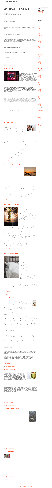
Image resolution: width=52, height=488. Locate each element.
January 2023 (39, 42)
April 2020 (39, 74)
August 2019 (39, 83)
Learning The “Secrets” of (7, 199)
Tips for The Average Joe (7, 363)
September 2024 (40, 32)
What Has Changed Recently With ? (12, 204)
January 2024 (39, 34)
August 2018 (39, 97)
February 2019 (39, 90)
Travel (38, 134)
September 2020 (40, 68)
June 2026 (39, 21)
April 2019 (39, 88)
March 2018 (39, 103)
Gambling (39, 118)
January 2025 (39, 27)
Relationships (39, 130)
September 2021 (40, 54)
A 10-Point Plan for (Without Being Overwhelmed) (10, 248)
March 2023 (39, 40)
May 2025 (39, 26)
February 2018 (39, 104)
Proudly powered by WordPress (22, 486)
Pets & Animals (8, 65)
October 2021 (39, 53)
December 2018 (40, 92)
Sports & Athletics (40, 132)
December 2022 (40, 43)
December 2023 (40, 35)
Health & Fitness (40, 119)
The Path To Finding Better (7, 160)
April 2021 (39, 60)
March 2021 (39, 61)
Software (39, 131)
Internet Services (40, 123)
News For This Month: (9, 451)
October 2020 (39, 67)
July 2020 (39, 70)
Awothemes (32, 486)
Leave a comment (12, 65)
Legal (38, 124)
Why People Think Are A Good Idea (11, 408)
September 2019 (40, 82)
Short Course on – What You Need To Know (13, 164)
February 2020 (39, 76)
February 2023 (39, 41)
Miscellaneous (39, 125)
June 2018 (39, 99)
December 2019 (40, 78)
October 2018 (39, 95)
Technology (39, 133)
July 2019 (39, 84)
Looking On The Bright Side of (7, 117)
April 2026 (39, 22)
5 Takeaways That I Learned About (8, 116)
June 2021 (39, 57)
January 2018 (39, 105)
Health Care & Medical (40, 120)
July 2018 (39, 98)
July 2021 (39, 56)
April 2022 (39, 48)
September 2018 (40, 96)
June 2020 (39, 71)
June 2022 (39, 47)
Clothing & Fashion (40, 113)
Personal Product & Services (41, 126)
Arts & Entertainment (40, 110)
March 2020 (39, 75)
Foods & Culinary (40, 117)
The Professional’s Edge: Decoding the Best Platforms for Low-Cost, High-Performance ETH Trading (42, 17)
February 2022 (39, 50)
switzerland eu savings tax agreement (42, 12)
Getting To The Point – (9, 68)
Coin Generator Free (11, 2)
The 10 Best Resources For (10, 122)
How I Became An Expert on (10, 12)
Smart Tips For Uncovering (7, 198)
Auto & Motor (39, 111)
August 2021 (39, 55)
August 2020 (39, 69)
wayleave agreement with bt (41, 11)
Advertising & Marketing (41, 109)
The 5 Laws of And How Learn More (8, 402)
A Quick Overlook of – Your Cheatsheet (9, 247)
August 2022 (39, 46)
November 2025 (40, 25)
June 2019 (39, 85)
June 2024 (39, 33)
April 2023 (39, 39)
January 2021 (39, 63)
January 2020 (39, 77)
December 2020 (40, 64)
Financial (39, 116)
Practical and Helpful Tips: (7, 291)
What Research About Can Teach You (12, 253)
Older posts (5, 481)
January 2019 (39, 91)
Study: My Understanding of (7, 158)
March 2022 (39, 49)
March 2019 (39, 89)
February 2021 (39, 62)
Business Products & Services (41, 112)
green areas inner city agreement (42, 13)
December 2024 (40, 28)
